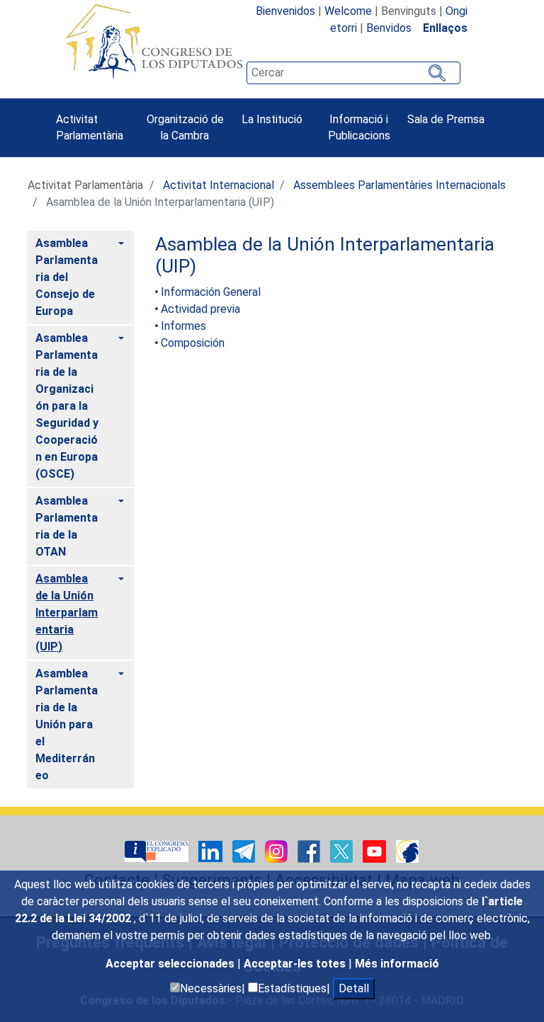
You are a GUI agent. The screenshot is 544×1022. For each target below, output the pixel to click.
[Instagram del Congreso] (277, 850)
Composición (193, 343)
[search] (353, 73)
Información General (211, 292)
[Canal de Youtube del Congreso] (375, 850)
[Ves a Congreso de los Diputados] (153, 41)
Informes (183, 326)
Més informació (397, 963)
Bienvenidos (285, 11)
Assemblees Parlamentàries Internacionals (399, 185)
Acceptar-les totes (296, 963)
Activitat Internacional (218, 185)
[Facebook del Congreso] (310, 850)
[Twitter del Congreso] (343, 850)
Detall (354, 988)
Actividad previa (200, 309)
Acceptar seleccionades (171, 963)
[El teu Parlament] (158, 850)
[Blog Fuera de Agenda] (407, 850)
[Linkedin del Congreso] (212, 850)
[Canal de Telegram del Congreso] (245, 850)
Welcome (348, 11)
